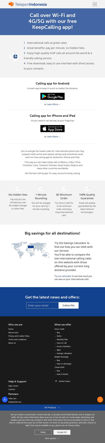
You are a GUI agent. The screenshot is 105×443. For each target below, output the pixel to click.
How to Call (61, 343)
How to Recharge (64, 364)
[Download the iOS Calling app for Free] (52, 128)
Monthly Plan (62, 339)
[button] (95, 4)
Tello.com (12, 398)
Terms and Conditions (17, 339)
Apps (59, 350)
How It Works (62, 374)
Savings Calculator (64, 353)
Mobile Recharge (61, 357)
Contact (11, 389)
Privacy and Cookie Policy (18, 336)
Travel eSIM (59, 367)
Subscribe (68, 305)
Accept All (62, 432)
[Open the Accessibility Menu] (5, 399)
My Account (13, 332)
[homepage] (50, 4)
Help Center (13, 386)
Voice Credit (59, 329)
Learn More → (54, 104)
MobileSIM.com (14, 402)
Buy (58, 332)
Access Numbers (64, 346)
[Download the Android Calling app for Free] (52, 96)
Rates (59, 336)
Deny (43, 432)
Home (10, 329)
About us (12, 343)
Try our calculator (62, 276)
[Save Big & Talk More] (30, 250)
